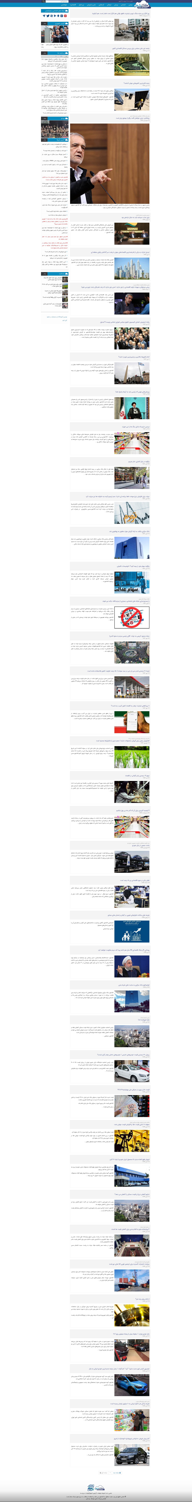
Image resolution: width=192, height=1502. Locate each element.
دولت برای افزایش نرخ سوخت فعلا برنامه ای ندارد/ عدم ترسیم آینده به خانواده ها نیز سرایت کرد (117, 496)
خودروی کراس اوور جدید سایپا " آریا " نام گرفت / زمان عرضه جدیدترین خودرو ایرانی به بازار (119, 1369)
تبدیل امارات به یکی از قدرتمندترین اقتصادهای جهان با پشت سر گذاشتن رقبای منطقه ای (120, 252)
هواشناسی (64, 5)
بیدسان (88, 1499)
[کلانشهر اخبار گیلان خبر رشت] (100, 1488)
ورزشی (116, 5)
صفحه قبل (104, 1473)
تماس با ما (109, 1493)
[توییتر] (44, 16)
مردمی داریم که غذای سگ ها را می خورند (135, 427)
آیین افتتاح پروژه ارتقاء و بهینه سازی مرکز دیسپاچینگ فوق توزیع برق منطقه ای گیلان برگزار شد (54, 102)
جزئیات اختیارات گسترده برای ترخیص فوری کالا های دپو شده (129, 1264)
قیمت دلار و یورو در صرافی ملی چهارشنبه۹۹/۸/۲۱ (133, 1089)
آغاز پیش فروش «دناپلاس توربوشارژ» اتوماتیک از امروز (131, 1438)
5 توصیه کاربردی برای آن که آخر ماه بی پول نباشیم (132, 810)
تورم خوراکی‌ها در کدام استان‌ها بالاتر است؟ (54, 113)
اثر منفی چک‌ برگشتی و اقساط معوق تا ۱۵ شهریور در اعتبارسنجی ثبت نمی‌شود (54, 60)
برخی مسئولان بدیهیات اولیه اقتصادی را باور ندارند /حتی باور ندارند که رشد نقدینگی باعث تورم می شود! (115, 287)
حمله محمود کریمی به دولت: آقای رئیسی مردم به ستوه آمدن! (129, 636)
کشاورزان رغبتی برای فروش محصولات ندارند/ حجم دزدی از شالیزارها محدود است (122, 741)
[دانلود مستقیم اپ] (58, 16)
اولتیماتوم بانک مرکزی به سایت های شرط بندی (133, 985)
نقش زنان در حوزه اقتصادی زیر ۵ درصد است (134, 880)
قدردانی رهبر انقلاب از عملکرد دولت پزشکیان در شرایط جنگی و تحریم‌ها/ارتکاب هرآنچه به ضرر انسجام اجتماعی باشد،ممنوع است (54, 108)
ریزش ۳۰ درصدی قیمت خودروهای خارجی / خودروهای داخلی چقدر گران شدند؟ (123, 1055)
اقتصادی (73, 5)
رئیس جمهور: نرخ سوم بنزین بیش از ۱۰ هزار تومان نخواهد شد (54, 91)
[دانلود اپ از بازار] (55, 16)
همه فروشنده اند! (143, 1020)
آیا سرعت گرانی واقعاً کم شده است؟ (52, 297)
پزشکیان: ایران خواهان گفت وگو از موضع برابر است (132, 118)
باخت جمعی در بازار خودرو (140, 845)
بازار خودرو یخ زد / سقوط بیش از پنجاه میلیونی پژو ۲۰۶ (131, 1334)
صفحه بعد (116, 1473)
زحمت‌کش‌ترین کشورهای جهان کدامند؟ (136, 83)
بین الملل (81, 5)
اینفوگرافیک (89, 1493)
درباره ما (82, 1493)
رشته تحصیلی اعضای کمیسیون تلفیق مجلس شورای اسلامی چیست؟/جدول (124, 322)
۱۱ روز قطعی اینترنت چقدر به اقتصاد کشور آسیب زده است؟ (130, 706)
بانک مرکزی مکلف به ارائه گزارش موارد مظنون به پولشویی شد (129, 531)
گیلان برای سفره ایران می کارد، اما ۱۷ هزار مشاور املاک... (52, 285)
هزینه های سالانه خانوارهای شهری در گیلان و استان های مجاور (128, 915)
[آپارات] (51, 16)
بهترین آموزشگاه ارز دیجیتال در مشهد (57, 317)
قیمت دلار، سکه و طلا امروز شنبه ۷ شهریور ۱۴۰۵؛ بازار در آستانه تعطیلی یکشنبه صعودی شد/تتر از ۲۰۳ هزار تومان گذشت (54, 79)
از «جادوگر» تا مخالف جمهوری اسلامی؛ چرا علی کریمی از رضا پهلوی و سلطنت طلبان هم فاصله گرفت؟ (54, 86)
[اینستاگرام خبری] (62, 16)
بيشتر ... (44, 23)
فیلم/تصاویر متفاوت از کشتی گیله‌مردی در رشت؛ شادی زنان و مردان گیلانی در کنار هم (54, 96)
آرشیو (94, 1493)
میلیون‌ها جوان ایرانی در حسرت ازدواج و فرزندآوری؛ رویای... (53, 292)
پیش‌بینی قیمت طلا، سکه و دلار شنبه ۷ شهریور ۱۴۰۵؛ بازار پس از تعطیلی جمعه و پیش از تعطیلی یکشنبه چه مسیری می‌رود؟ (54, 72)
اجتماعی (123, 5)
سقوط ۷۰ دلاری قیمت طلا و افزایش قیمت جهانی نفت (131, 1124)
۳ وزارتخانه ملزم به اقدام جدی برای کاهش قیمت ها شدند (130, 1229)
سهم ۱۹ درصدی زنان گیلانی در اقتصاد (137, 775)
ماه (56, 56)
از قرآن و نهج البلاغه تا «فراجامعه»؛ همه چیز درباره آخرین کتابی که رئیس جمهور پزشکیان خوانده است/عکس (54, 66)
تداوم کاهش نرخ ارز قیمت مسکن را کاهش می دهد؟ (132, 1194)
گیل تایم (65, 320)
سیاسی (130, 5)
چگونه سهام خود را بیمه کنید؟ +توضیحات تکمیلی (133, 566)
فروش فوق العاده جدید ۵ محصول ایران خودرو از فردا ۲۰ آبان (129, 1159)
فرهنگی (109, 5)
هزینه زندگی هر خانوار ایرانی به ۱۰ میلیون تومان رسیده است (129, 1403)
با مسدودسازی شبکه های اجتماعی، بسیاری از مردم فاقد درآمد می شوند (125, 601)
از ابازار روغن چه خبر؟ (142, 1299)
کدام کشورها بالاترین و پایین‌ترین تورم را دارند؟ (133, 357)
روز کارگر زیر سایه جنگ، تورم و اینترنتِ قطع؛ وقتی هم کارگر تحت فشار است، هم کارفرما (120, 13)
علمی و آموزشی (91, 5)
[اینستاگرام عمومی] (65, 16)
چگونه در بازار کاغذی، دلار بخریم (138, 461)
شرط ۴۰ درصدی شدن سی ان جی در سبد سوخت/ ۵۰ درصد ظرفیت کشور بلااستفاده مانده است (118, 671)
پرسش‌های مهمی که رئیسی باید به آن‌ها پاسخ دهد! (132, 392)
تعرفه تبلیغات (101, 1493)
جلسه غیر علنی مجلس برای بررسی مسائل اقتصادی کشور (130, 48)
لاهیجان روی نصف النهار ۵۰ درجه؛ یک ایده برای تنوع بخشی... (53, 279)
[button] (42, 36)
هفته (61, 56)
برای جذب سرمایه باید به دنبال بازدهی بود (135, 217)
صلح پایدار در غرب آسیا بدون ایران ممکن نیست (52, 305)
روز (66, 56)
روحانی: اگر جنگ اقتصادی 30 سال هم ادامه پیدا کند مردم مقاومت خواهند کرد (123, 950)
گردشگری (101, 5)
